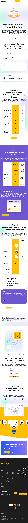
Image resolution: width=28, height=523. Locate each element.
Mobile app (2, 483)
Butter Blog (7, 469)
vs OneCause (2, 494)
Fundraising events (2, 474)
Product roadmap (13, 473)
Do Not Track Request (3, 516)
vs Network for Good (8, 497)
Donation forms (2, 470)
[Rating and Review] (15, 508)
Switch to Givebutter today (14, 376)
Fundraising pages (2, 472)
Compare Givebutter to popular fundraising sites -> (14, 399)
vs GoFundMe (2, 497)
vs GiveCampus (8, 494)
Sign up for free (17, 1)
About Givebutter (18, 470)
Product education (7, 481)
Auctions (2, 476)
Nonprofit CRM (2, 478)
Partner (18, 474)
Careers (18, 473)
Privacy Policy (2, 513)
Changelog (13, 474)
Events (7, 474)
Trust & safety (13, 478)
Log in (13, 1)
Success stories (7, 473)
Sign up (18, 477)
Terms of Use (2, 511)
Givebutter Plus (20, 196)
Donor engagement (2, 480)
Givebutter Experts (7, 478)
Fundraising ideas (7, 476)
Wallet (2, 482)
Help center (13, 469)
